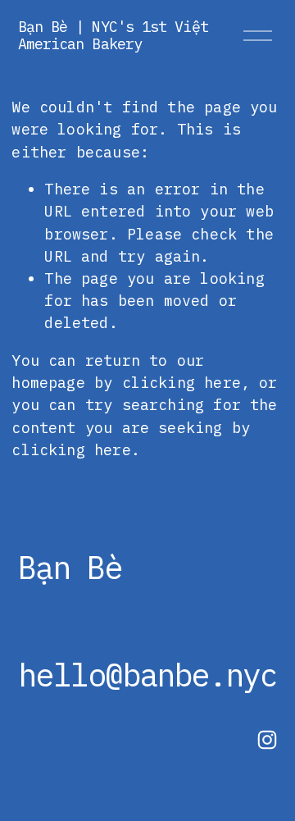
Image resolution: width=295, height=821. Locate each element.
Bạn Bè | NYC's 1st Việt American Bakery (113, 35)
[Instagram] (267, 740)
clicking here (181, 382)
